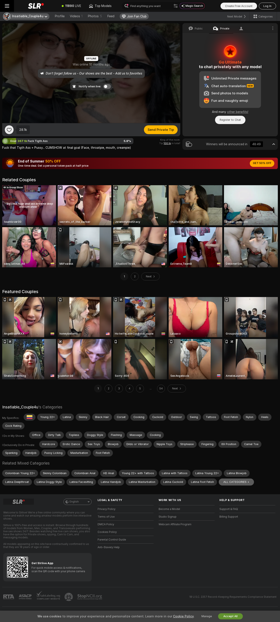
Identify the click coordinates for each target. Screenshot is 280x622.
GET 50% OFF (262, 163)
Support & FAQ (228, 509)
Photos (95, 16)
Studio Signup (168, 516)
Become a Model (169, 509)
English (74, 501)
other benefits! (237, 112)
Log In (267, 6)
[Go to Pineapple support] (69, 597)
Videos (76, 16)
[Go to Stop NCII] (90, 597)
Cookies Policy (107, 532)
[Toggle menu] (7, 6)
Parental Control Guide (112, 539)
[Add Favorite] (9, 129)
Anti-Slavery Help (109, 547)
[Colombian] (29, 417)
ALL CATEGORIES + (236, 482)
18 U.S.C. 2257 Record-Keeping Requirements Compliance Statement (232, 596)
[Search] (176, 6)
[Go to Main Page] (36, 6)
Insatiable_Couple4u (20, 407)
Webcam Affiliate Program (175, 524)
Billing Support (228, 516)
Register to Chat (230, 119)
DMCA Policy (106, 524)
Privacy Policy (107, 509)
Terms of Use (106, 516)
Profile (60, 16)
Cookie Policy (183, 616)
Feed (110, 16)
